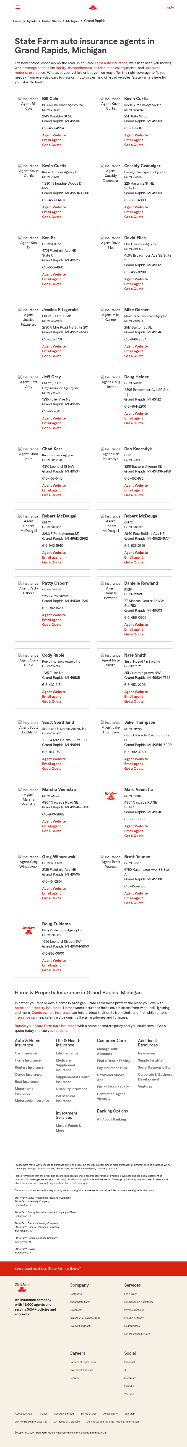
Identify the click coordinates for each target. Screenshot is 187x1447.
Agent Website (54, 135)
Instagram (130, 1378)
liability (61, 68)
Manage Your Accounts (107, 1051)
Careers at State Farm (83, 1362)
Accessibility (110, 1413)
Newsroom (146, 1053)
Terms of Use (88, 1413)
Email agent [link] (51, 140)
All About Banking (111, 1119)
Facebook (129, 1362)
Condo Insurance (28, 1074)
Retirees (74, 1378)
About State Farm (80, 1302)
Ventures (145, 1086)
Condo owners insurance (51, 1012)
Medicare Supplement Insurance (65, 1065)
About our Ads (23, 1413)
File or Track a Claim (113, 1087)
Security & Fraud (64, 1413)
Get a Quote (51, 145)
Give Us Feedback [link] (80, 1326)
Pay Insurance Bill (134, 1310)
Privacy (43, 1413)
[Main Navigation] (18, 7)
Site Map (130, 1413)
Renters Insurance (29, 1067)
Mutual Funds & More (68, 1128)
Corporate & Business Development (155, 1077)
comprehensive (80, 68)
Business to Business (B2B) (85, 1318)
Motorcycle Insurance (32, 1100)
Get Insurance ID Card (137, 1334)
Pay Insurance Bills (112, 1068)
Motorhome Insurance (24, 1091)
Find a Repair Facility (113, 1061)
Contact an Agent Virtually (111, 1096)
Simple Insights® (151, 1060)
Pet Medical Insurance (65, 1098)
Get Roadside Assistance (138, 1302)
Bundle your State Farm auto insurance (45, 1026)
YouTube (129, 1394)
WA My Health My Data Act (31, 1421)
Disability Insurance (71, 1089)
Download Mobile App (111, 1077)
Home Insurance (28, 1060)
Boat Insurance (27, 1081)
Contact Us (76, 1294)
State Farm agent (80, 1183)
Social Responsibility (154, 1067)
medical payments (121, 68)
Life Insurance (67, 1053)
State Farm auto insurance (106, 63)
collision (100, 68)
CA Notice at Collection (67, 1421)
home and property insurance (38, 1008)
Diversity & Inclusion (81, 1370)
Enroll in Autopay (134, 1318)
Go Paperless (132, 1326)
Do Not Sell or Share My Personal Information (113, 1421)
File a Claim (130, 1294)
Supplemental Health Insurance (72, 1079)
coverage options (36, 68)
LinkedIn (129, 1386)
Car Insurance (26, 1053)
